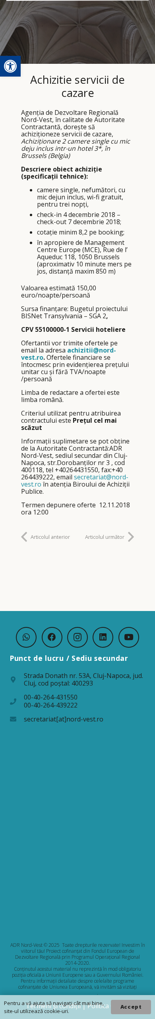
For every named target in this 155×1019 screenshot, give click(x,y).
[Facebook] (52, 637)
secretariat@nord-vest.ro (74, 481)
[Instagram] (77, 637)
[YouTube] (128, 637)
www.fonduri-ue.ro (77, 992)
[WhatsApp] (26, 637)
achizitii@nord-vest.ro (68, 354)
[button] (10, 66)
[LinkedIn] (103, 637)
